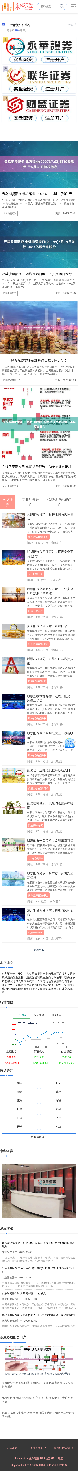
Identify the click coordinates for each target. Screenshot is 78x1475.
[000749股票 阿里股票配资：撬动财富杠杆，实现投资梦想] (39, 1358)
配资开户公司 (35, 611)
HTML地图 (57, 1458)
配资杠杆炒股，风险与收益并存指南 (50, 805)
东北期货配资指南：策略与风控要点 (50, 912)
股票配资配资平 (37, 681)
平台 (58, 1118)
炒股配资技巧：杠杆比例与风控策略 (50, 516)
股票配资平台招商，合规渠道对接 (50, 840)
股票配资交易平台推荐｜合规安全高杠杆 (50, 875)
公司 (58, 1109)
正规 (19, 1100)
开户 (19, 1126)
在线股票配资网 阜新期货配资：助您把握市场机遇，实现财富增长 (39, 1315)
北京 (58, 1083)
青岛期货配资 (9, 213)
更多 (70, 25)
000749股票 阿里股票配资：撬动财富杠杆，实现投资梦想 (37, 1373)
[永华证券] (17, 6)
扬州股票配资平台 (38, 537)
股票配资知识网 (47, 1465)
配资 (19, 1092)
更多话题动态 (39, 1137)
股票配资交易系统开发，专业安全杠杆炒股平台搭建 (50, 591)
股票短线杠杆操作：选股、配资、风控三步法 (50, 698)
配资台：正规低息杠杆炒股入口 (48, 770)
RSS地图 (45, 1458)
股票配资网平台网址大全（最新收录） (50, 735)
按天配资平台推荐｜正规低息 (47, 626)
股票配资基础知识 (12, 379)
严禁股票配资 (9, 293)
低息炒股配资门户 (38, 788)
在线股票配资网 (11, 486)
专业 (58, 1126)
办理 (58, 1100)
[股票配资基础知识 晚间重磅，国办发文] (39, 327)
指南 (19, 1083)
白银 (19, 1118)
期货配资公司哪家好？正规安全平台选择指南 (50, 553)
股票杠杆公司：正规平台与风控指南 (50, 661)
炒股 (58, 1092)
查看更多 (39, 950)
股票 (19, 1109)
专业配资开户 (35, 574)
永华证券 (12, 1448)
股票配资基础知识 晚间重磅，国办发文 (39, 360)
